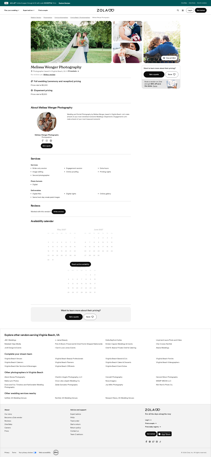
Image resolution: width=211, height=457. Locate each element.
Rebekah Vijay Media (13, 344)
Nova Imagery (111, 381)
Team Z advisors (76, 434)
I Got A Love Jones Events (65, 348)
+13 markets (71, 71)
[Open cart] (182, 10)
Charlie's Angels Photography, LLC (68, 377)
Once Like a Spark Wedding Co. (67, 381)
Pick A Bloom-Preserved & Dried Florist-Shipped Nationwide (79, 344)
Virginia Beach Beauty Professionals (69, 359)
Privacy (7, 452)
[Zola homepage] (105, 10)
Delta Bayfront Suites (114, 340)
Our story (8, 414)
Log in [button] (190, 10)
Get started (151, 434)
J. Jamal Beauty (61, 340)
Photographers (48, 17)
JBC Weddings (10, 340)
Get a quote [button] (47, 146)
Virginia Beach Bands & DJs (116, 359)
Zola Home (192, 3)
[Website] (51, 140)
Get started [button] (201, 10)
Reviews (8, 421)
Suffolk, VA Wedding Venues (16, 398)
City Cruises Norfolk (164, 344)
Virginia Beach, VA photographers (80, 17)
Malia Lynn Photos (12, 381)
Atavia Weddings (162, 348)
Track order (74, 421)
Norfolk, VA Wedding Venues (66, 398)
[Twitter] (153, 442)
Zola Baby (184, 3)
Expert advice (28, 10)
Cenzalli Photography (114, 377)
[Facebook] (42, 140)
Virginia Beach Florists (165, 359)
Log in (147, 420)
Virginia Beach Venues (13, 359)
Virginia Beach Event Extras (116, 366)
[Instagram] (46, 140)
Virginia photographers (61, 17)
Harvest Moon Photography (167, 377)
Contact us (74, 431)
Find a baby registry (152, 427)
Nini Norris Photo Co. (164, 385)
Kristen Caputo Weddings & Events (119, 344)
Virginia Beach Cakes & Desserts (118, 362)
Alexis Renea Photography (15, 377)
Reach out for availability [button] (80, 264)
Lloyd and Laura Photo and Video (169, 340)
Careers (8, 428)
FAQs (72, 417)
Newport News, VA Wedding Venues (120, 398)
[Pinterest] (150, 442)
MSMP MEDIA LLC (163, 381)
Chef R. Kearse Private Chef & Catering (121, 348)
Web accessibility (45, 452)
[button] (169, 58)
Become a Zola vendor (13, 417)
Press (7, 431)
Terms (54, 3)
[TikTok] (160, 442)
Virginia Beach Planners (64, 362)
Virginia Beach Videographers (167, 362)
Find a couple (43, 10)
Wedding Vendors (36, 17)
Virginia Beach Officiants (65, 366)
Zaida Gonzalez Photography (66, 385)
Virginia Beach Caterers (14, 362)
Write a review (49, 75)
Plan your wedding (10, 10)
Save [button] (88, 317)
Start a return (75, 424)
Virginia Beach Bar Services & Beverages (20, 366)
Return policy (75, 428)
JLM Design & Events (13, 348)
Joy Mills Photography (114, 385)
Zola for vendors (202, 3)
